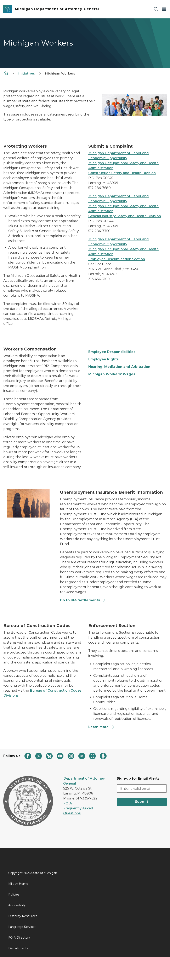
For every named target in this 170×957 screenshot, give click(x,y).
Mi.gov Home (18, 884)
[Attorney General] (5, 73)
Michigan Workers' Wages (111, 374)
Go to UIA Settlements (80, 600)
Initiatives (26, 73)
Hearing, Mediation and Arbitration (119, 367)
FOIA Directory (19, 937)
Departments (18, 948)
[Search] (155, 9)
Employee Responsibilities (111, 352)
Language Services (22, 927)
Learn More (98, 727)
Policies (13, 894)
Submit (141, 802)
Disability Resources (22, 916)
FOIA (67, 803)
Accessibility (17, 905)
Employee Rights (103, 359)
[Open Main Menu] (164, 9)
